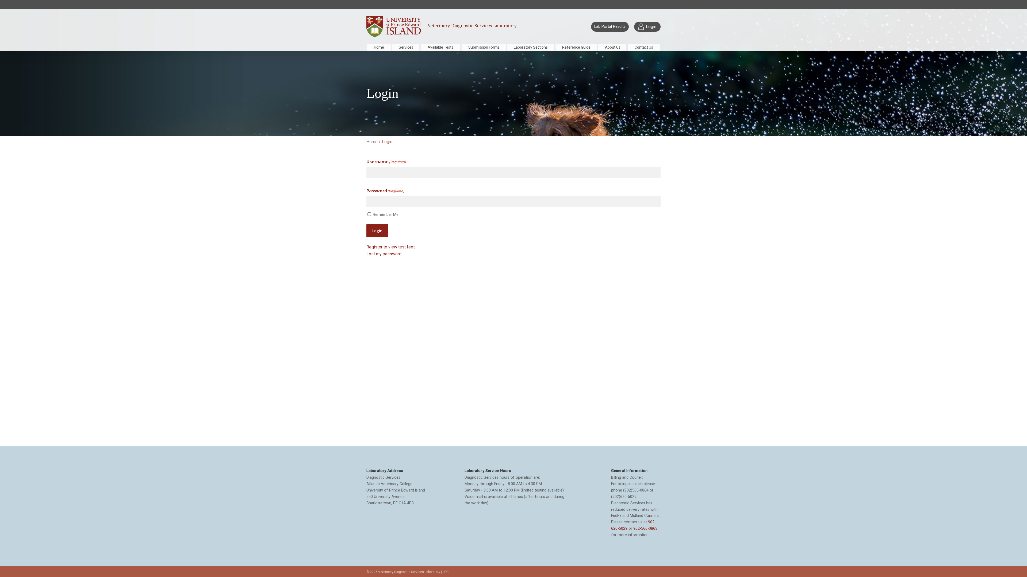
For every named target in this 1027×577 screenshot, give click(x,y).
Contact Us (644, 47)
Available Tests (440, 47)
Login (377, 230)
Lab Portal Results (610, 26)
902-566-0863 (645, 528)
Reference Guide (576, 47)
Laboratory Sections (531, 47)
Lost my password (383, 253)
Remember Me (385, 214)
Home (379, 47)
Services (406, 47)
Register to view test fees (391, 246)
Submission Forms (484, 47)
